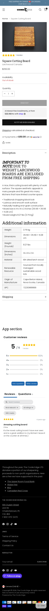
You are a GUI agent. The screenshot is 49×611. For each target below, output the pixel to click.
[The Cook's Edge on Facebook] (3, 524)
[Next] (45, 3)
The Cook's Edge (23, 590)
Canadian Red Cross (17, 490)
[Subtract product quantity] (4, 93)
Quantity (6, 88)
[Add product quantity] (12, 93)
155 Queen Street (10, 504)
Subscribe (42, 562)
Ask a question (17, 384)
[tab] (25, 394)
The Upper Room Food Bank (20, 481)
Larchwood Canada (12, 64)
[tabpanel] (24, 421)
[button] (24, 137)
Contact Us (7, 545)
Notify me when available (24, 122)
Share (8, 143)
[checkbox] (10, 413)
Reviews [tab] (10, 394)
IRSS (9, 487)
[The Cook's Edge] (24, 9)
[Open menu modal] (3, 9)
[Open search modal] (40, 9)
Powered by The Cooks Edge (13, 595)
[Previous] (4, 3)
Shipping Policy (9, 540)
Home (5, 18)
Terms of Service (10, 536)
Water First (12, 484)
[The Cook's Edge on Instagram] (7, 524)
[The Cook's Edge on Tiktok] (11, 524)
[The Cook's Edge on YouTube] (15, 524)
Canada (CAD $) (11, 586)
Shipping (6, 130)
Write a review (32, 384)
